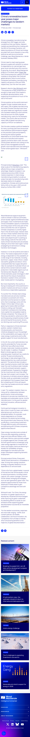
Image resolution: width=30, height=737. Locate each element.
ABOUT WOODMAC (7, 716)
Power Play (22, 72)
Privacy (12, 720)
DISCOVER (4, 707)
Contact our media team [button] (15, 8)
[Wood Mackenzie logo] (6, 2)
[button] (22, 2)
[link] (15, 699)
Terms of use (5, 720)
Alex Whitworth (18, 88)
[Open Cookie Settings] (4, 733)
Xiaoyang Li (16, 165)
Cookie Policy (24, 720)
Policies (17, 720)
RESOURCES (5, 711)
